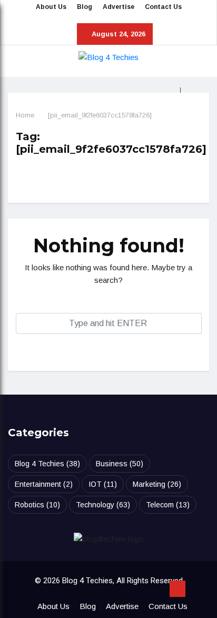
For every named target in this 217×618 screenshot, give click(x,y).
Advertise (118, 7)
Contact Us (163, 7)
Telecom (168, 505)
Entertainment (44, 484)
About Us (51, 7)
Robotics (37, 505)
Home (25, 115)
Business (119, 463)
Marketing (157, 484)
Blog (84, 7)
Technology (103, 505)
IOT (102, 484)
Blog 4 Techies (47, 463)
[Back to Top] (177, 589)
